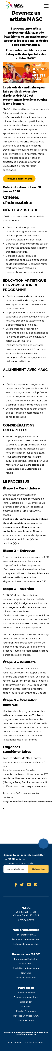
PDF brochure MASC (26, 935)
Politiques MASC (26, 964)
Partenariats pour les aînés (26, 944)
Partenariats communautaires (26, 939)
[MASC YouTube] (28, 885)
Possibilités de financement (26, 968)
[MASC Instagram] (35, 885)
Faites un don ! (26, 1002)
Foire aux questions (26, 977)
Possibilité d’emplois (26, 1011)
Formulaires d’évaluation (26, 959)
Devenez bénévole (26, 993)
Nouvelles (26, 973)
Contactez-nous (26, 1020)
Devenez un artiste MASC (26, 1016)
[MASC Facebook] (15, 885)
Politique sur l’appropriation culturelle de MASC (25, 469)
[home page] (14, 6)
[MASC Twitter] (21, 885)
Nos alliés (26, 1006)
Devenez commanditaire (26, 997)
